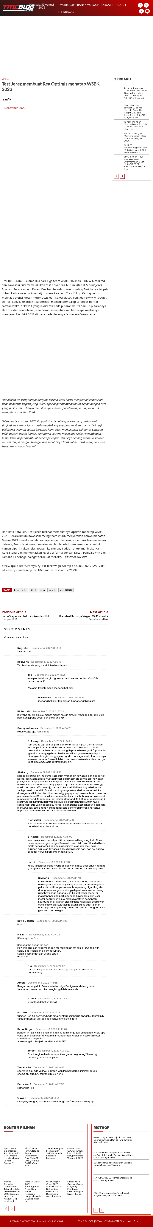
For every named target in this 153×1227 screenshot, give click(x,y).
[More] (92, 601)
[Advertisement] (76, 44)
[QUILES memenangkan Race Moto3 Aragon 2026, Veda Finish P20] (119, 149)
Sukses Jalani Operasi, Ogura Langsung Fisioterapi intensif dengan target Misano (75, 1187)
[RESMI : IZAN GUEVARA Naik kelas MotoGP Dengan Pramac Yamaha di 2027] (76, 1141)
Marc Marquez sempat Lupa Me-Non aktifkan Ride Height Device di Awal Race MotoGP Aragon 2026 (134, 111)
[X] (141, 11)
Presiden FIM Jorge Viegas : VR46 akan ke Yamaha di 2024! (83, 618)
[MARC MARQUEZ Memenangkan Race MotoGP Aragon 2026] (119, 137)
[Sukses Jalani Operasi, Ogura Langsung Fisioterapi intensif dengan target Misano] (76, 1174)
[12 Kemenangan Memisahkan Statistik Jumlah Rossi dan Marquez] (119, 125)
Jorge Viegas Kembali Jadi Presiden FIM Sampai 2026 (25, 618)
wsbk (52, 590)
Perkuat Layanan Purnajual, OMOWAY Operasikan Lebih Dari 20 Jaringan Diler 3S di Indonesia (135, 93)
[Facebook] (140, 5)
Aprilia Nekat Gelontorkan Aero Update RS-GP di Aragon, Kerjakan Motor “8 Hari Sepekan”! (12, 1155)
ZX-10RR (66, 590)
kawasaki (20, 590)
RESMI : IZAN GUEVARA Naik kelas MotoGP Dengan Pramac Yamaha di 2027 (75, 1153)
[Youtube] (147, 11)
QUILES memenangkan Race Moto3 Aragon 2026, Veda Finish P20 (135, 149)
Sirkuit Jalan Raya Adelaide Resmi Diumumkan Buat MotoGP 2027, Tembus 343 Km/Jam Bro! (135, 162)
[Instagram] (146, 5)
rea (42, 590)
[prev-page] (116, 176)
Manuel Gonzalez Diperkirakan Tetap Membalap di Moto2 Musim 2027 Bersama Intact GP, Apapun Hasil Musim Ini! (12, 1191)
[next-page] (122, 176)
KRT (33, 590)
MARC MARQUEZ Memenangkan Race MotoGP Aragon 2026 (135, 137)
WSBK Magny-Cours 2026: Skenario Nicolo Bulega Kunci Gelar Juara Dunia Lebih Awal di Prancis (54, 1189)
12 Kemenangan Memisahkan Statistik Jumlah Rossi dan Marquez (135, 125)
